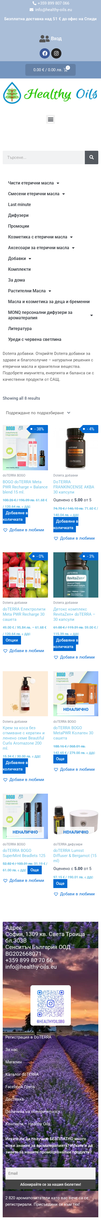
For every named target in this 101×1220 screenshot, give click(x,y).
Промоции (18, 226)
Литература (20, 328)
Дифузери (18, 215)
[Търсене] (91, 157)
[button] (50, 119)
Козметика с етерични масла (37, 236)
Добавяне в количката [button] (15, 516)
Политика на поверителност (32, 1111)
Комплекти (19, 269)
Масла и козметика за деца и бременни (49, 301)
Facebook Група (20, 1086)
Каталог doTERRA (22, 1074)
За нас (11, 1049)
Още (60, 759)
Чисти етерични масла (31, 183)
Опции (12, 640)
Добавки (17, 258)
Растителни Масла (27, 290)
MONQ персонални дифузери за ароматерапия (40, 315)
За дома (16, 280)
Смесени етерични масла (34, 193)
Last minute (19, 204)
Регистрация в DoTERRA (28, 1037)
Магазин (13, 1062)
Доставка (14, 1099)
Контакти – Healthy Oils (27, 1124)
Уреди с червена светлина (34, 339)
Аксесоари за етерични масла (38, 247)
